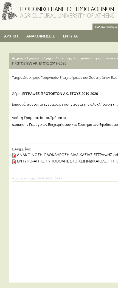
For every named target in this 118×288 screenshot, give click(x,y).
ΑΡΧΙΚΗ (11, 36)
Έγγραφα (34, 58)
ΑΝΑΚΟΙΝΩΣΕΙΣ (40, 36)
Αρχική (17, 58)
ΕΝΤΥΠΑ (70, 36)
